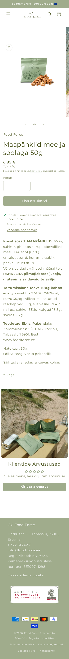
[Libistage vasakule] (25, 124)
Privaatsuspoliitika (22, 644)
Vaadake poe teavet (22, 230)
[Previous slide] (6, 423)
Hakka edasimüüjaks (26, 575)
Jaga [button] (11, 375)
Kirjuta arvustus (35, 486)
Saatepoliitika (26, 650)
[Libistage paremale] (43, 124)
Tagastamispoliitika (41, 638)
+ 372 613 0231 (19, 545)
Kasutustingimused (50, 644)
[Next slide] (63, 423)
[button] (8, 14)
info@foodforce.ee (24, 550)
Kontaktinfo (47, 650)
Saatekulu (36, 171)
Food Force (31, 633)
